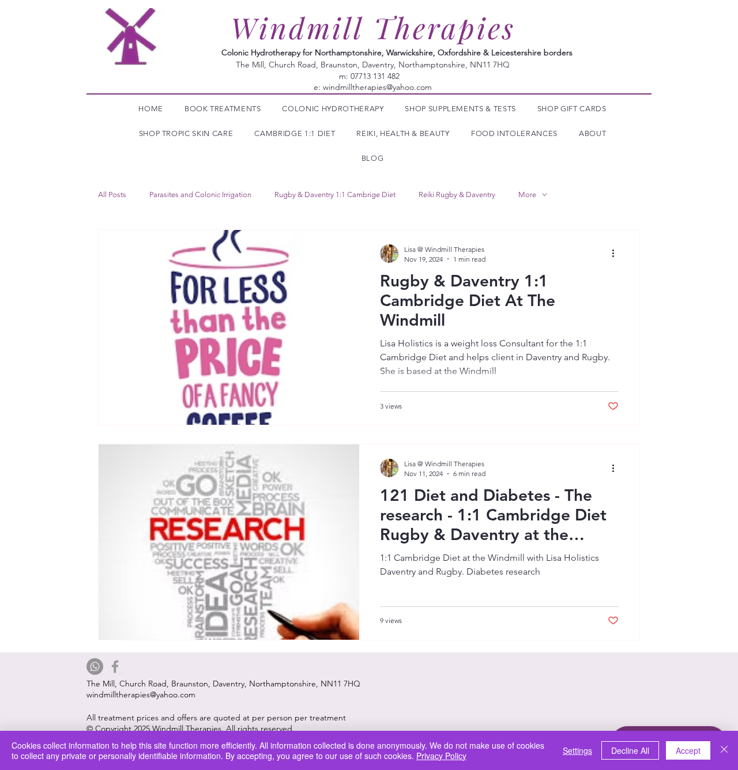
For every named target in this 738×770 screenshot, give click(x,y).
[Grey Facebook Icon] (115, 666)
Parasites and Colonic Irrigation (200, 194)
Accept (688, 750)
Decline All (630, 750)
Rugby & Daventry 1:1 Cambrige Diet (335, 194)
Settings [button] (577, 750)
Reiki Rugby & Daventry (457, 194)
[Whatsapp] (94, 666)
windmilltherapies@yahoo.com (377, 87)
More (527, 194)
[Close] (724, 750)
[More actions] (617, 254)
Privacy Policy (441, 755)
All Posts (112, 194)
